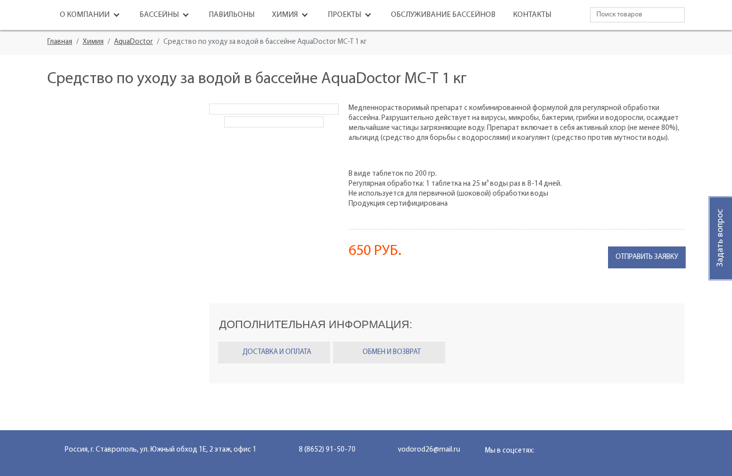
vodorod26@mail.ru (429, 450)
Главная (59, 42)
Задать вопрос (720, 238)
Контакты (532, 15)
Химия (93, 42)
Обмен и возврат (392, 352)
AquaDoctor (133, 42)
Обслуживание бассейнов (443, 15)
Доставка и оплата (277, 352)
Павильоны (231, 15)
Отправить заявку (646, 257)
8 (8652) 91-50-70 (327, 450)
